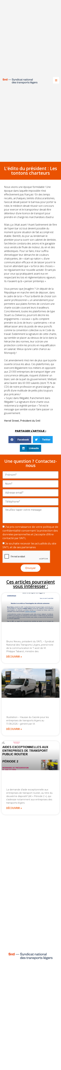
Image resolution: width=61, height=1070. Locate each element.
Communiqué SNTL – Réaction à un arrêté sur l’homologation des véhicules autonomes (30, 632)
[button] (19, 439)
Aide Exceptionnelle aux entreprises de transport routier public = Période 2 (25, 780)
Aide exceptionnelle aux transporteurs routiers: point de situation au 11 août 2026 (30, 708)
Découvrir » (14, 656)
